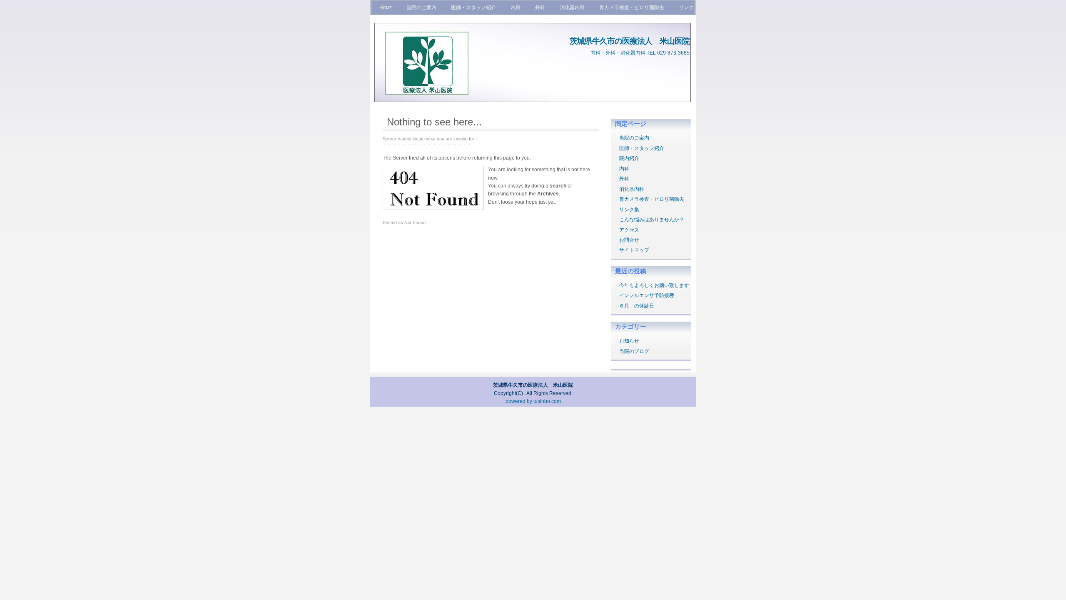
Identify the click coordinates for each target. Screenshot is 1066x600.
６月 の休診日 (636, 306)
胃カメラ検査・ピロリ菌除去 (631, 7)
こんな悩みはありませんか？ (651, 219)
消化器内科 (572, 7)
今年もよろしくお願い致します (654, 285)
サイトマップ (634, 250)
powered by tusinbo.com (533, 401)
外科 (540, 7)
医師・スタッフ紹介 (473, 7)
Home (385, 7)
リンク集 (629, 209)
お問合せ (629, 240)
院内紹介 (629, 158)
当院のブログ (634, 351)
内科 (516, 7)
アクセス (629, 230)
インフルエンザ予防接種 (646, 295)
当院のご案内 (421, 7)
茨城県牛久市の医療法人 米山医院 (630, 40)
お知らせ (629, 341)
